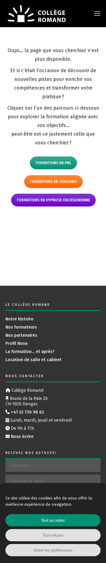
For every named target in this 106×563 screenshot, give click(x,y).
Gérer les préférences (53, 550)
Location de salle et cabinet (33, 359)
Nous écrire (22, 436)
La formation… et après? (30, 351)
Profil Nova (16, 343)
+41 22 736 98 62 (27, 412)
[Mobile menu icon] (97, 13)
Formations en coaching (53, 181)
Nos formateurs (21, 327)
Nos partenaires (21, 335)
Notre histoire (19, 319)
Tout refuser (53, 535)
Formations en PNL (53, 163)
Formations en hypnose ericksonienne (53, 200)
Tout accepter (53, 520)
